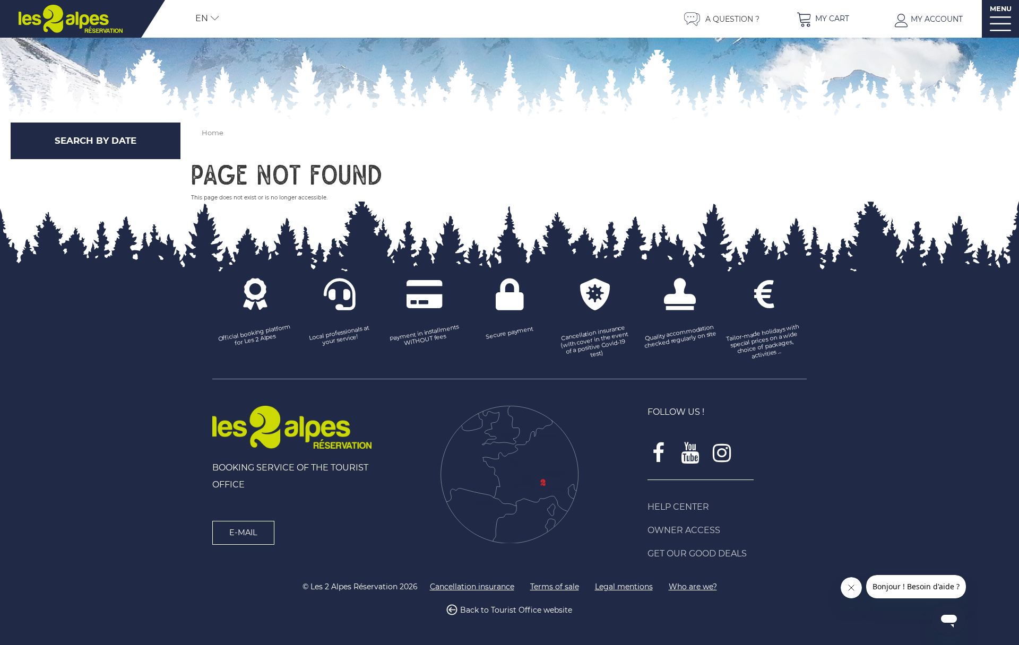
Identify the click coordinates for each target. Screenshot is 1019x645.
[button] (823, 19)
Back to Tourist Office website (516, 610)
